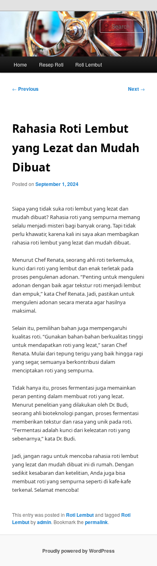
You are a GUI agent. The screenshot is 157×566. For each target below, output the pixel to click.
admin (44, 522)
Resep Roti (51, 64)
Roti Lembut (88, 64)
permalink (96, 522)
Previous (25, 88)
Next (136, 88)
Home (20, 64)
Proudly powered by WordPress (78, 550)
